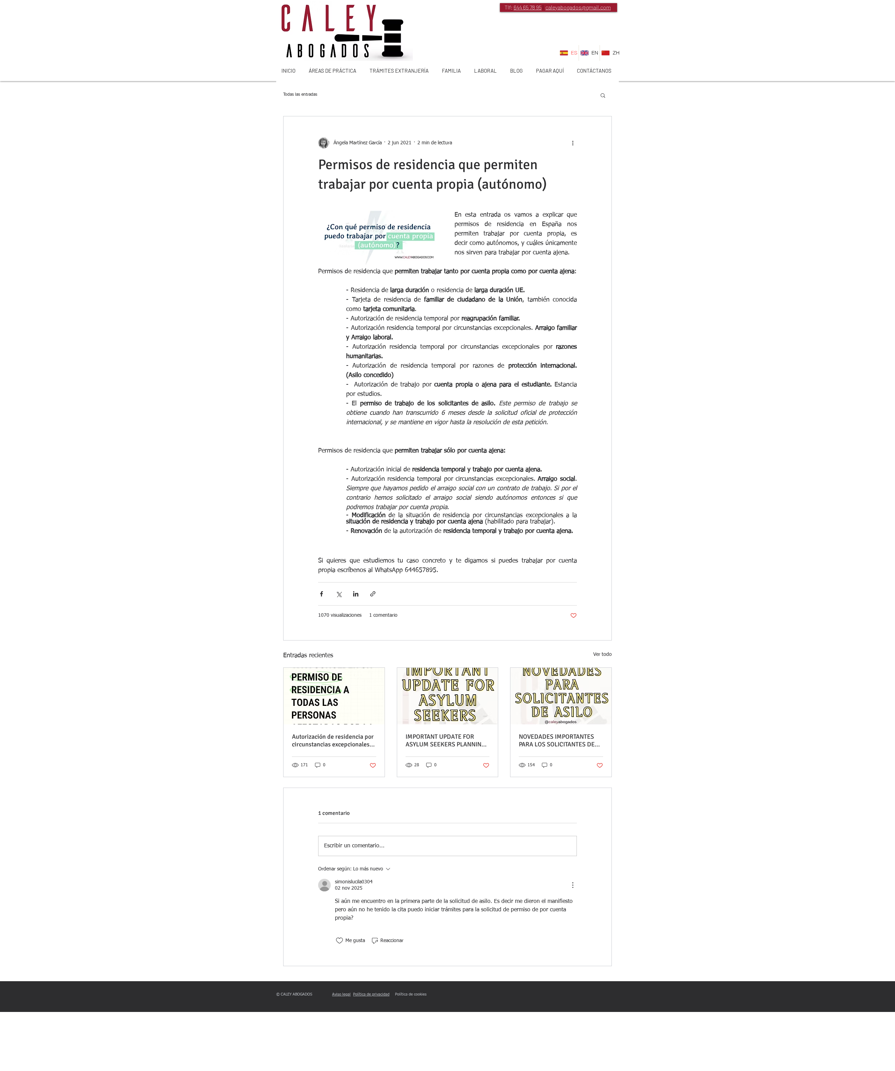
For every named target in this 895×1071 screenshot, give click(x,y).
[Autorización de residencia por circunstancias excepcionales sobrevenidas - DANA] (334, 696)
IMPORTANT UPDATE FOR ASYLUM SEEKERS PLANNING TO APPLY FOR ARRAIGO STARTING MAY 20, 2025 (446, 740)
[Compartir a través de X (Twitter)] (338, 594)
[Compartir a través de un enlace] (373, 594)
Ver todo (602, 654)
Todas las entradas (300, 95)
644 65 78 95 (528, 7)
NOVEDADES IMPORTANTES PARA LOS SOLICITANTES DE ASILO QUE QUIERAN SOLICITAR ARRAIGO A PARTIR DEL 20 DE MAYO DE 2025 (559, 740)
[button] (603, 95)
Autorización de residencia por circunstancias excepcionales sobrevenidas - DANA (333, 740)
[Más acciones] (572, 143)
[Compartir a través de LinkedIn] (355, 594)
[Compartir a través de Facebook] (321, 594)
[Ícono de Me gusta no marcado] (339, 940)
